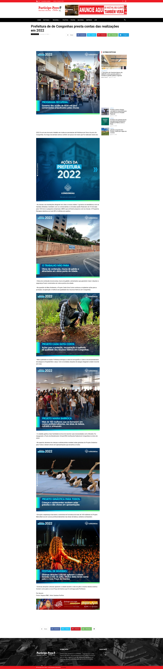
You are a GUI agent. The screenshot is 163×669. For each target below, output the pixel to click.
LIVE (95, 17)
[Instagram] (125, 1)
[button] (125, 17)
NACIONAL (81, 17)
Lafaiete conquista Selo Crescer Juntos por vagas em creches (118, 128)
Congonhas (35, 31)
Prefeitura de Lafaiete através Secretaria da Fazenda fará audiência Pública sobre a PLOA (118, 118)
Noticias (46, 17)
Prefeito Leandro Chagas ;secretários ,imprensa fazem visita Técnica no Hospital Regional (118, 108)
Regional (56, 17)
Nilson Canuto (104, 74)
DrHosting (63, 664)
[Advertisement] (81, 38)
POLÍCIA (73, 17)
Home (39, 17)
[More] (94, 625)
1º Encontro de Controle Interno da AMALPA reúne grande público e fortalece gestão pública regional (111, 71)
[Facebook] (122, 1)
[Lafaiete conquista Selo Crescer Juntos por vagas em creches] (105, 128)
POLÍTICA (65, 17)
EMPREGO (89, 17)
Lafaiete (112, 104)
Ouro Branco (104, 67)
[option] (96, 8)
